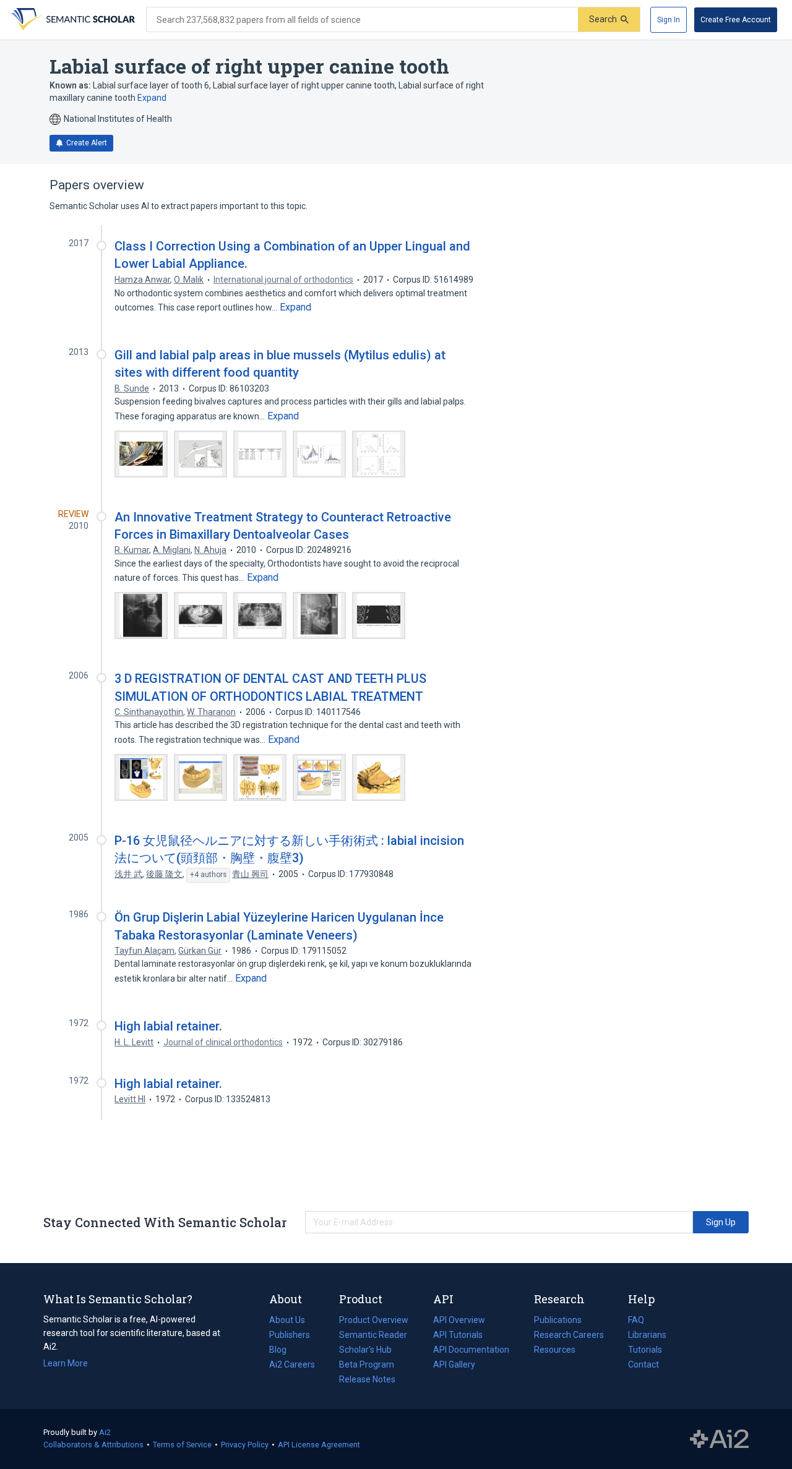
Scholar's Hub (365, 1350)
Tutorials (645, 1350)
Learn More (65, 1363)
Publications (558, 1321)
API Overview (459, 1320)
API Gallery (454, 1364)
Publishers (289, 1335)
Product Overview (373, 1320)
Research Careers (569, 1336)
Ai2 (105, 1432)
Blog (282, 1351)
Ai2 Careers (292, 1366)
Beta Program (366, 1364)
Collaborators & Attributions (93, 1444)
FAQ (636, 1320)
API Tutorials (458, 1335)
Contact (643, 1364)
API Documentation (471, 1351)
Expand (151, 98)
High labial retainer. (168, 1026)
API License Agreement (319, 1444)
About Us (287, 1320)
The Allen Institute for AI (719, 1439)
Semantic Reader (373, 1335)
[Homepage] (72, 19)
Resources (554, 1351)
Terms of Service (182, 1444)
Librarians (647, 1335)
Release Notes (367, 1379)
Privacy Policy (245, 1444)
